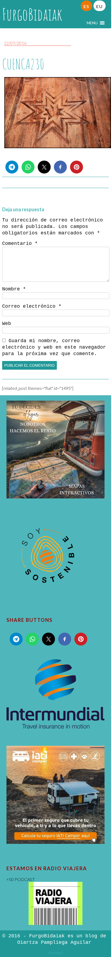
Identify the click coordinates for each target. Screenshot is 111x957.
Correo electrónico (31, 306)
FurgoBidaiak (32, 14)
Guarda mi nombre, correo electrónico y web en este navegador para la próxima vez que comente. (54, 347)
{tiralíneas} (55, 953)
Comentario (20, 243)
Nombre (14, 289)
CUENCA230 (23, 64)
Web (6, 323)
